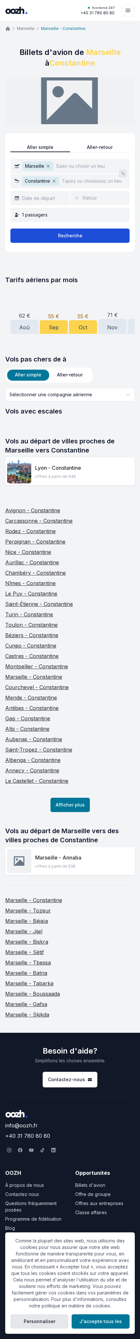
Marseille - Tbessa (28, 962)
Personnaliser (39, 1321)
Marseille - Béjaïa (26, 921)
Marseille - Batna (26, 973)
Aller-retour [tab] (70, 374)
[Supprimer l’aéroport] (48, 166)
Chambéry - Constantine (35, 573)
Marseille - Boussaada (32, 994)
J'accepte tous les (100, 1321)
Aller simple (40, 147)
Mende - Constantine (31, 697)
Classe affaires (91, 1212)
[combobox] (70, 394)
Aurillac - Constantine (32, 562)
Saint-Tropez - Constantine (38, 749)
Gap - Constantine (27, 718)
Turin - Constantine (29, 614)
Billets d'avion (90, 1185)
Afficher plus (70, 804)
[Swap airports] (123, 173)
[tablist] (48, 375)
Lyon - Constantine (58, 468)
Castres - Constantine (32, 656)
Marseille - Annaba (58, 857)
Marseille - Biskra (26, 942)
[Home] (7, 28)
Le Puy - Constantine (31, 593)
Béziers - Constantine (31, 635)
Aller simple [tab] (28, 374)
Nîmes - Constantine (30, 583)
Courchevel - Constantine (37, 687)
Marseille (26, 28)
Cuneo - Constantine (30, 645)
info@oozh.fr (21, 1125)
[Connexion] (128, 10)
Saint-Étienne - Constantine (39, 604)
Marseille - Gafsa (26, 1004)
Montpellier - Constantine (36, 666)
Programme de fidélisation (33, 1219)
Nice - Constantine (28, 552)
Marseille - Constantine (33, 677)
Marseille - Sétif (24, 952)
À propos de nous (24, 1185)
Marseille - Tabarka (29, 983)
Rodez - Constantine (30, 531)
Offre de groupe (93, 1194)
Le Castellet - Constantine (36, 781)
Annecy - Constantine (32, 770)
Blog (10, 1228)
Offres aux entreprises (99, 1203)
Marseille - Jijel (23, 931)
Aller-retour (100, 147)
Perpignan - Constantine (35, 541)
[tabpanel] (70, 402)
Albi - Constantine (27, 729)
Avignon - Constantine (32, 510)
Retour (90, 198)
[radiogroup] (70, 147)
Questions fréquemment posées (31, 1207)
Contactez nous (22, 1194)
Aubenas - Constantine (33, 739)
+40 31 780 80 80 (97, 10)
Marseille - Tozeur (28, 910)
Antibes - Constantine (32, 708)
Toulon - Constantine (31, 625)
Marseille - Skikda (27, 1014)
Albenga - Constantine (33, 760)
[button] (70, 166)
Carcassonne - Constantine (39, 521)
